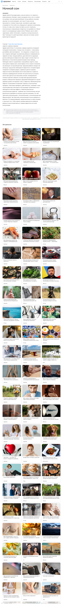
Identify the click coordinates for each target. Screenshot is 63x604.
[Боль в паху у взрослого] (12, 473)
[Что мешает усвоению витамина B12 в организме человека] (12, 275)
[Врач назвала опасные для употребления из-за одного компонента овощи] (31, 275)
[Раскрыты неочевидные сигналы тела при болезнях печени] (12, 137)
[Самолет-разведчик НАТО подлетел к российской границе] (51, 414)
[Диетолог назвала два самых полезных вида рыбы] (51, 177)
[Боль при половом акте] (51, 572)
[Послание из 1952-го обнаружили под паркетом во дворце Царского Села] (31, 196)
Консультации (5, 5)
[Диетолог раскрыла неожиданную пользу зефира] (31, 216)
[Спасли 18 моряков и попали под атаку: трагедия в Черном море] (51, 532)
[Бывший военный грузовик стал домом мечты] (51, 591)
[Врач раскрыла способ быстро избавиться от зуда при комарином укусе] (12, 572)
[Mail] (2, 1)
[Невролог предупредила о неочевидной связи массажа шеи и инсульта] (31, 374)
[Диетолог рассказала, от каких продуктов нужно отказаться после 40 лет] (51, 473)
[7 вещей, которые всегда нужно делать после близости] (12, 335)
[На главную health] (7, 1)
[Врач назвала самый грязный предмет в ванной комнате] (12, 414)
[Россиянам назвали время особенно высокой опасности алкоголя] (31, 354)
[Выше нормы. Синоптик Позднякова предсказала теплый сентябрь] (31, 335)
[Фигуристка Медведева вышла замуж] (31, 552)
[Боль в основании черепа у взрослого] (12, 256)
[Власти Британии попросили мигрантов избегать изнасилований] (51, 552)
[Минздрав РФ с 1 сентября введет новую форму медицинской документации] (12, 354)
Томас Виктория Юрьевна (15, 44)
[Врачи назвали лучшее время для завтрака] (51, 335)
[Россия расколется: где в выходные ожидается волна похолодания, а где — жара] (51, 295)
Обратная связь (44, 603)
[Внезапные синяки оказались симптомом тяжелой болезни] (12, 196)
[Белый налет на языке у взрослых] (31, 453)
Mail (2, 603)
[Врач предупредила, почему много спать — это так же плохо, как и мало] (51, 157)
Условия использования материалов (33, 603)
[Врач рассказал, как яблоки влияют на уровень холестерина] (31, 137)
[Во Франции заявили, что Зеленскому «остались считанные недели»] (51, 275)
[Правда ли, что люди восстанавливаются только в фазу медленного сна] (12, 512)
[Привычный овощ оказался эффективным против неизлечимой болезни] (51, 315)
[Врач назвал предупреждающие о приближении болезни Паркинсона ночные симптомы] (31, 572)
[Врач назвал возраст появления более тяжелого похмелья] (51, 374)
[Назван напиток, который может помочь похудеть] (31, 414)
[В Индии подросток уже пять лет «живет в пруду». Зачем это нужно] (51, 354)
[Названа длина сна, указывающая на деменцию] (51, 137)
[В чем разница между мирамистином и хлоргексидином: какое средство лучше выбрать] (31, 433)
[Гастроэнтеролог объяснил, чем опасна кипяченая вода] (51, 216)
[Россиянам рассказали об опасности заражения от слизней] (31, 532)
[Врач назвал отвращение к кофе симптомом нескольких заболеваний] (31, 394)
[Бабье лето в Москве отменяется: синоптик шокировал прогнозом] (31, 512)
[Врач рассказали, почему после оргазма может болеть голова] (31, 256)
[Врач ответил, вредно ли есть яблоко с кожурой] (31, 177)
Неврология (12, 5)
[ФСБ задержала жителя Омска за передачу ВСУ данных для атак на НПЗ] (31, 493)
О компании (6, 603)
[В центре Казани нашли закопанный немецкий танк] (31, 295)
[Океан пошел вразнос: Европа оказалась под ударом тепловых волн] (12, 315)
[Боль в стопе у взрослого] (31, 591)
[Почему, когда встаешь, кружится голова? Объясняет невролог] (12, 216)
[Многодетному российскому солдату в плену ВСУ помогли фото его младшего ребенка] (12, 177)
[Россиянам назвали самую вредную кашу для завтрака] (51, 256)
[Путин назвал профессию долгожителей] (51, 196)
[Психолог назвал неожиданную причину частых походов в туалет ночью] (12, 591)
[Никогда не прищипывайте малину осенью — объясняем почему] (51, 236)
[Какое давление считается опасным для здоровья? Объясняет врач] (31, 315)
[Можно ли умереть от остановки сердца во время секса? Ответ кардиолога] (12, 157)
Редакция (24, 603)
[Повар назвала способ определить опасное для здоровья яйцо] (31, 157)
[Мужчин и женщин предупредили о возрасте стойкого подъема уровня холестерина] (12, 493)
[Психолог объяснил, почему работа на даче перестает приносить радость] (12, 394)
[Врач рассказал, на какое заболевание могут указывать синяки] (12, 374)
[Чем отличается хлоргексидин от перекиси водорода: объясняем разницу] (12, 433)
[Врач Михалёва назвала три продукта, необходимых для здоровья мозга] (12, 236)
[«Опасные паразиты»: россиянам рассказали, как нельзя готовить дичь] (31, 236)
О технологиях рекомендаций (53, 603)
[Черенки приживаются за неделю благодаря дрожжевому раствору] (51, 493)
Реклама (10, 603)
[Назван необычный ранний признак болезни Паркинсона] (12, 295)
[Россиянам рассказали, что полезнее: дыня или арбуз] (12, 552)
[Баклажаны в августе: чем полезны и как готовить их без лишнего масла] (51, 453)
